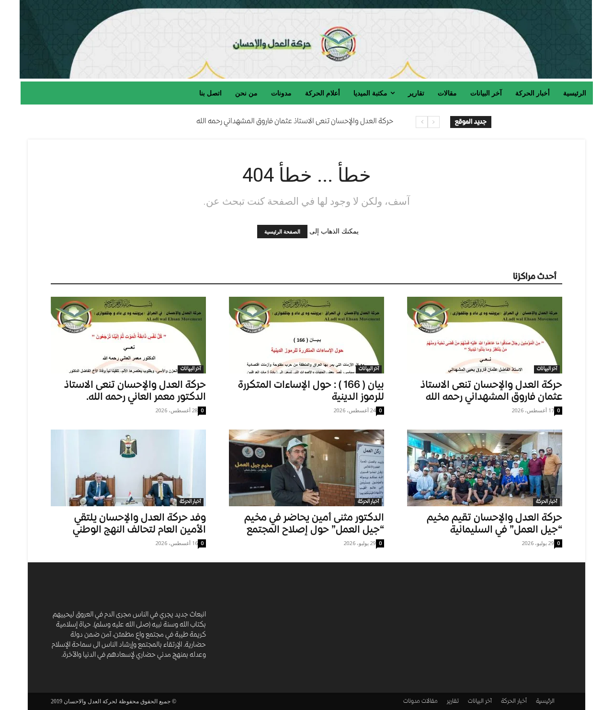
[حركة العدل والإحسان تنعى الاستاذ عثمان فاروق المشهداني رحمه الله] (484, 335)
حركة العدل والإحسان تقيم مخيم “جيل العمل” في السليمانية (494, 524)
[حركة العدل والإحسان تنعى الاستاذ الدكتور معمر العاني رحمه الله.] (128, 335)
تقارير (453, 701)
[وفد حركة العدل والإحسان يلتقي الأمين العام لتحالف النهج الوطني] (128, 468)
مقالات (429, 701)
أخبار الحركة (190, 502)
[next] (422, 122)
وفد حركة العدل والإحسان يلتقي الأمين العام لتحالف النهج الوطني (139, 524)
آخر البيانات (191, 369)
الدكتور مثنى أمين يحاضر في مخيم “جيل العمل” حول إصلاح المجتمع (314, 524)
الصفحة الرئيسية (282, 231)
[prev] (434, 122)
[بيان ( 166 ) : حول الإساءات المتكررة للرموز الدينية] (306, 335)
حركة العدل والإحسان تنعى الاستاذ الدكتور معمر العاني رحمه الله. (135, 392)
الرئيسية (545, 701)
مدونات (411, 701)
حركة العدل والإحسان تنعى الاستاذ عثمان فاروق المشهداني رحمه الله (294, 121)
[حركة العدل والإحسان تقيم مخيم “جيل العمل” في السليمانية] (484, 468)
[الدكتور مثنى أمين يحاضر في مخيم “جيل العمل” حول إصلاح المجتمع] (306, 468)
